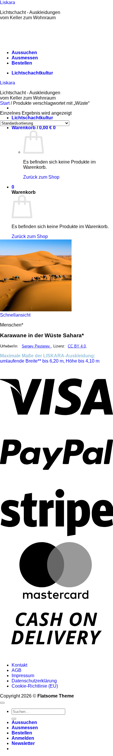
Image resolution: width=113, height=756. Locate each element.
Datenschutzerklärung (34, 680)
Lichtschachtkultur (32, 72)
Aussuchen (24, 52)
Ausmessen (25, 57)
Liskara (7, 2)
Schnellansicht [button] (15, 315)
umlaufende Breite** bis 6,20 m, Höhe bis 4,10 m (49, 361)
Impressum (23, 675)
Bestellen (22, 63)
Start (5, 103)
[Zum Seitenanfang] (2, 703)
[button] (34, 127)
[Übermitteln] (14, 719)
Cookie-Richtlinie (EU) (35, 686)
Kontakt (19, 665)
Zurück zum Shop (41, 177)
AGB (16, 670)
